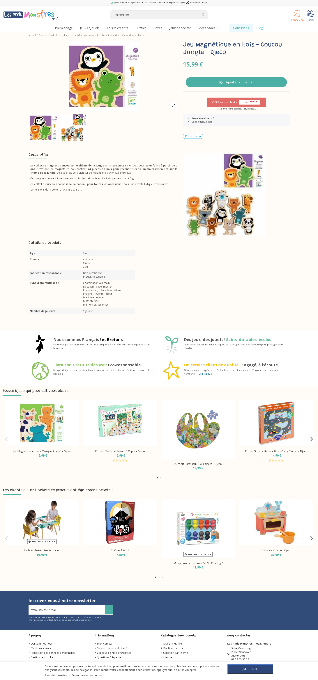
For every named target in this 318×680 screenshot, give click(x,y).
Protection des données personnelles (53, 652)
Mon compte (104, 643)
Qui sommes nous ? (42, 643)
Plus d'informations (57, 675)
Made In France (172, 643)
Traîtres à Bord (120, 550)
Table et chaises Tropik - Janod (42, 550)
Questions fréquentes (110, 657)
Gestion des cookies (43, 657)
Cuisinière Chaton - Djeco (276, 550)
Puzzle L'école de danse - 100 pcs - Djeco (120, 451)
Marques (168, 657)
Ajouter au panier (240, 82)
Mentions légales (41, 648)
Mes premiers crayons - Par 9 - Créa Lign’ (198, 563)
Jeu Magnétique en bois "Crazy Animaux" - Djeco (42, 451)
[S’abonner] (109, 609)
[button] (157, 477)
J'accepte (250, 669)
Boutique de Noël (173, 648)
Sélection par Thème (175, 652)
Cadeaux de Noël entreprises (114, 652)
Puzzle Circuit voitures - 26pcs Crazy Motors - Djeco (276, 451)
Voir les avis (205, 373)
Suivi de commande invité (112, 648)
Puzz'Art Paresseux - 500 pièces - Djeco (198, 464)
